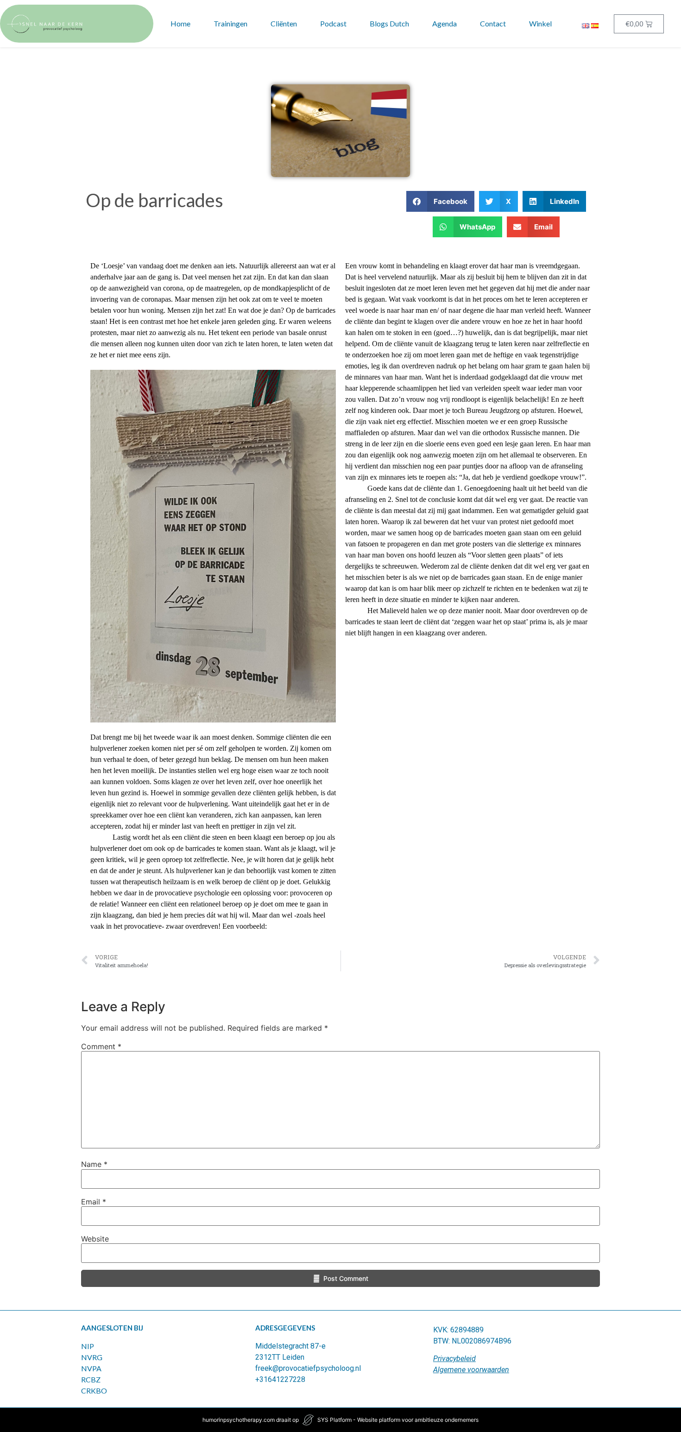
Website (95, 1238)
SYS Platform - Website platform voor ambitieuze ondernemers (398, 1419)
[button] (440, 201)
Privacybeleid (454, 1358)
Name (94, 1164)
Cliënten (284, 23)
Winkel (540, 23)
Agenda (444, 23)
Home (180, 23)
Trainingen (230, 23)
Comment (101, 1046)
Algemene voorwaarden (471, 1369)
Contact (493, 23)
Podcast (333, 23)
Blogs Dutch (389, 23)
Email (93, 1201)
